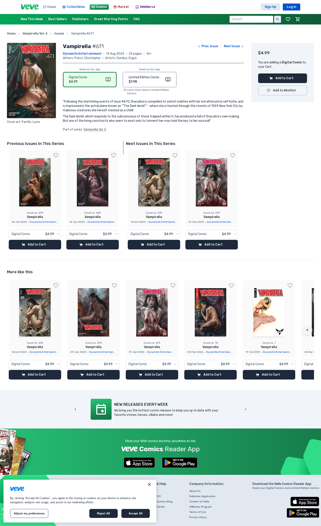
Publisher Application (202, 496)
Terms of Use (197, 512)
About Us (195, 491)
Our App (95, 69)
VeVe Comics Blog (161, 501)
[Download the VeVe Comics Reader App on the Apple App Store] (139, 462)
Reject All (103, 513)
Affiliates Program (200, 506)
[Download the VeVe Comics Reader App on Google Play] (179, 462)
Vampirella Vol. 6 (94, 129)
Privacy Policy (198, 517)
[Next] (307, 330)
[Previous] (75, 409)
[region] (79, 501)
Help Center (157, 506)
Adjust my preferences (29, 513)
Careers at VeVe (199, 501)
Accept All (136, 513)
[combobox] (35, 234)
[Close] (149, 484)
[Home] (30, 7)
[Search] (277, 19)
